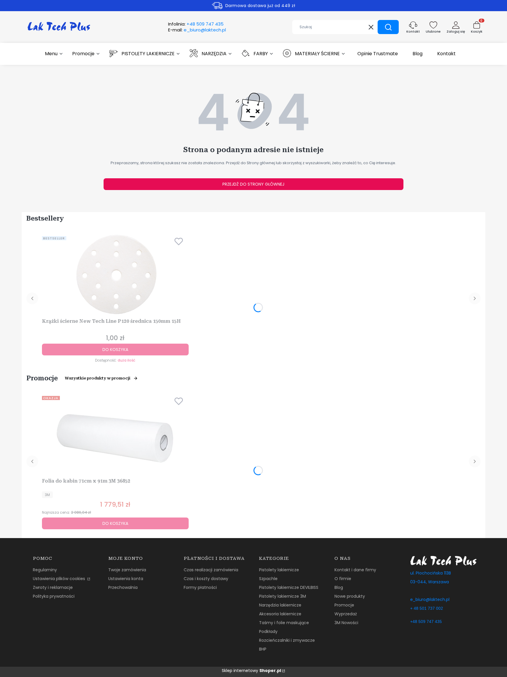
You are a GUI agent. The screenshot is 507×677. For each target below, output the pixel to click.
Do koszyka (115, 349)
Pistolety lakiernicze (279, 570)
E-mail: (197, 30)
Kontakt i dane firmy (355, 570)
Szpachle (268, 579)
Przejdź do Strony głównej (253, 184)
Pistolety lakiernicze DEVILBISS (288, 587)
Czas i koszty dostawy (206, 579)
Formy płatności (200, 587)
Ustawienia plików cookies (59, 579)
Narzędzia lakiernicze (280, 605)
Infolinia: (196, 24)
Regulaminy (45, 570)
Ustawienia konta (125, 579)
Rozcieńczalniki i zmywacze (287, 640)
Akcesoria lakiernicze (280, 614)
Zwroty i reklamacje (53, 587)
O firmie (342, 579)
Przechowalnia (123, 587)
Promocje (344, 605)
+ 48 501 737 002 (426, 608)
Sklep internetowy (251, 670)
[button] (388, 27)
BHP (262, 649)
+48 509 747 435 (426, 621)
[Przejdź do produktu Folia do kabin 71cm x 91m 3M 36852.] (115, 435)
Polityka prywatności (54, 596)
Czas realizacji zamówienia (211, 570)
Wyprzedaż (345, 614)
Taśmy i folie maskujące (284, 623)
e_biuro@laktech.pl (429, 599)
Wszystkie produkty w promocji (97, 378)
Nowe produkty (349, 596)
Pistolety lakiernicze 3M (282, 596)
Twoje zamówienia (127, 570)
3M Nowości (346, 623)
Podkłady (268, 631)
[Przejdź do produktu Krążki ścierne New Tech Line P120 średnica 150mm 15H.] (115, 275)
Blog (338, 587)
